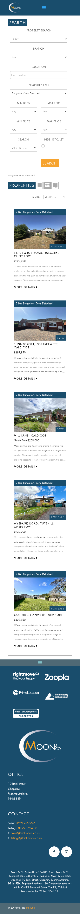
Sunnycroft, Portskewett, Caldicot (36, 346)
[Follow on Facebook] (54, 851)
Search (23, 139)
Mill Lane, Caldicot (30, 435)
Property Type (39, 84)
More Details (25, 287)
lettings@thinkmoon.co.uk (26, 838)
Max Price (54, 121)
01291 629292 (25, 823)
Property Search (38, 30)
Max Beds (54, 103)
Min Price (23, 121)
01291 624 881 (28, 828)
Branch (38, 48)
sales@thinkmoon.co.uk (25, 833)
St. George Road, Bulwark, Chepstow (36, 254)
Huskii (30, 908)
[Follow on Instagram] (66, 851)
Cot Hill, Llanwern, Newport (38, 614)
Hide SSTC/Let (54, 139)
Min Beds (23, 103)
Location (38, 66)
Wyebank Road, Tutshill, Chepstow (34, 525)
